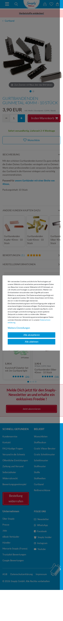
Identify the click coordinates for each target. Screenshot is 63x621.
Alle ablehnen (31, 341)
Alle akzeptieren (31, 335)
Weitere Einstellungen (19, 328)
